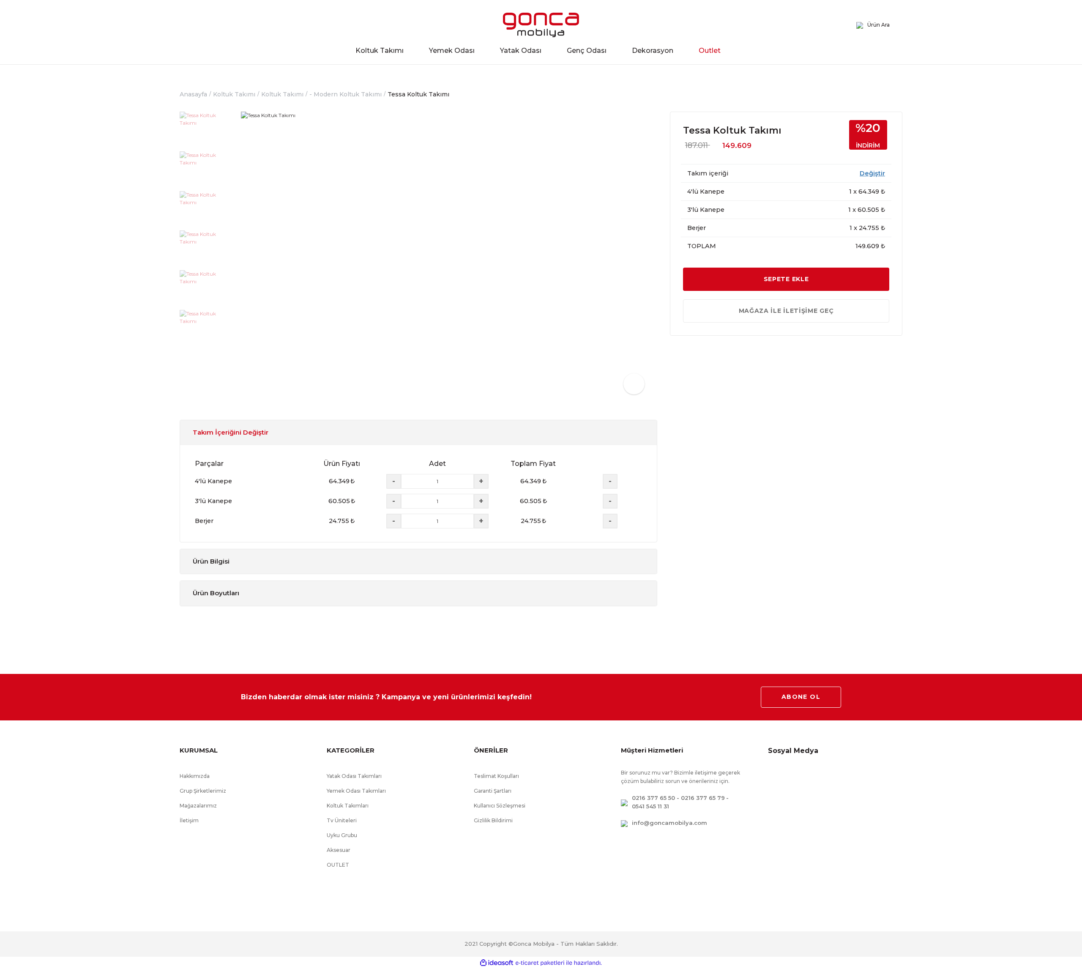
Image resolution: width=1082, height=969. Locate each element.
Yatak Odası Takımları (354, 776)
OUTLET (338, 865)
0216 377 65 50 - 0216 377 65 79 (678, 797)
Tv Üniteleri (342, 820)
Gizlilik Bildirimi (493, 820)
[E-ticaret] (540, 963)
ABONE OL (800, 697)
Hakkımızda (195, 776)
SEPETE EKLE (786, 279)
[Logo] (541, 25)
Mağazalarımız (198, 805)
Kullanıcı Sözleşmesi (499, 805)
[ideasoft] (497, 963)
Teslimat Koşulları (496, 776)
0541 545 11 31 (650, 806)
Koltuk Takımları (348, 805)
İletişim (189, 820)
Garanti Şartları (492, 791)
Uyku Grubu (342, 835)
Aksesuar (338, 850)
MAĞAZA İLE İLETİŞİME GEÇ (786, 311)
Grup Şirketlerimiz (203, 791)
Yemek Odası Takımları (356, 791)
